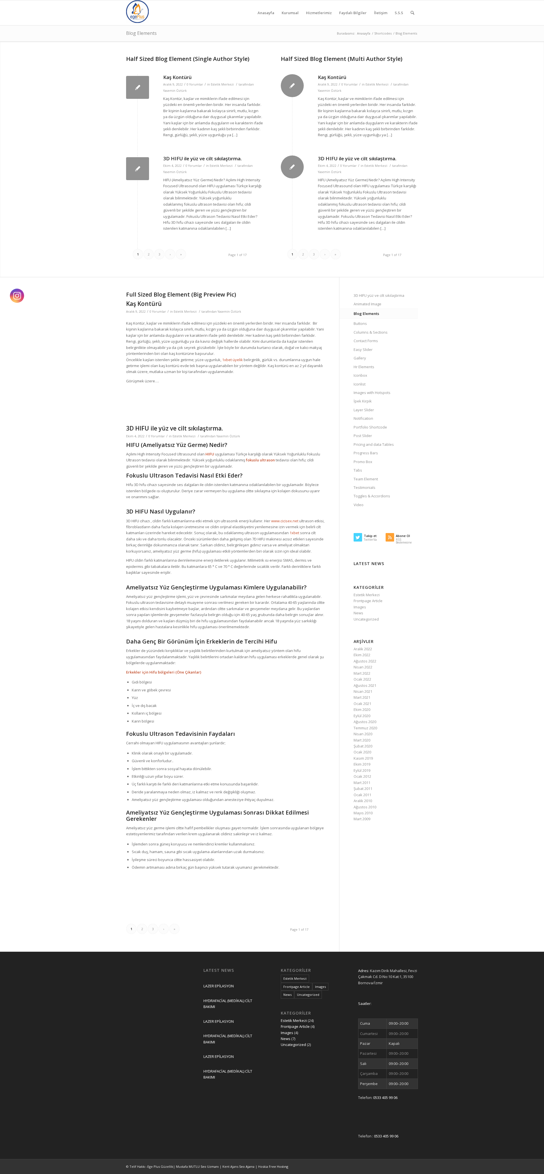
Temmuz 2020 (365, 727)
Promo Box (363, 461)
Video (359, 504)
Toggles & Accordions (372, 495)
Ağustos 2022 (365, 661)
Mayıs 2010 (363, 812)
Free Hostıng (278, 1166)
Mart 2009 (362, 818)
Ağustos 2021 (365, 685)
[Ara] (412, 12)
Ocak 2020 (362, 752)
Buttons (360, 323)
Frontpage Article (368, 600)
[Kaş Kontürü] (137, 87)
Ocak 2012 (362, 776)
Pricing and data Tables (374, 444)
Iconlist (360, 384)
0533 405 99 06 (385, 1097)
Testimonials (364, 487)
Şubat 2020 (363, 746)
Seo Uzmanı (210, 1166)
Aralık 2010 (363, 800)
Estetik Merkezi (222, 84)
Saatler (364, 1003)
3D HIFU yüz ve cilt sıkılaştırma (379, 295)
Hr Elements (364, 366)
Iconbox (360, 375)
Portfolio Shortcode (370, 427)
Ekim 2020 (362, 709)
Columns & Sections (371, 332)
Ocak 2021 (362, 703)
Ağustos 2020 (365, 721)
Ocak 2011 (362, 794)
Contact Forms (366, 340)
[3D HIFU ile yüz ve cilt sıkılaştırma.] (137, 168)
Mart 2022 (362, 673)
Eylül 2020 (362, 715)
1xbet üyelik (232, 359)
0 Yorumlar (195, 84)
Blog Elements (141, 33)
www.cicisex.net (284, 520)
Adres (363, 970)
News (358, 612)
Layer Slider (364, 409)
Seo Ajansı (247, 1166)
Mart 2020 (362, 740)
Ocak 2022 (362, 679)
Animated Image (367, 303)
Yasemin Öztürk (175, 91)
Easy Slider (363, 349)
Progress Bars (366, 452)
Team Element (366, 478)
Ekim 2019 (362, 764)
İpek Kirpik (363, 401)
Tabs (358, 470)
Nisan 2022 (363, 667)
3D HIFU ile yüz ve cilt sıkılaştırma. (202, 158)
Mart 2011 (362, 782)
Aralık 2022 (363, 648)
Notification (363, 418)
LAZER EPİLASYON (218, 985)
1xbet (294, 532)
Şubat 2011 (363, 788)
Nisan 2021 (363, 691)
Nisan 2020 (363, 733)
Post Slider (363, 435)
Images (360, 607)
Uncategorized (366, 619)
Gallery (360, 358)
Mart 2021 (362, 697)
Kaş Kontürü (177, 77)
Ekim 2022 (362, 654)
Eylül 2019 (362, 770)
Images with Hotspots (372, 392)
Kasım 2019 (363, 758)
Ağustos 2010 (365, 806)
